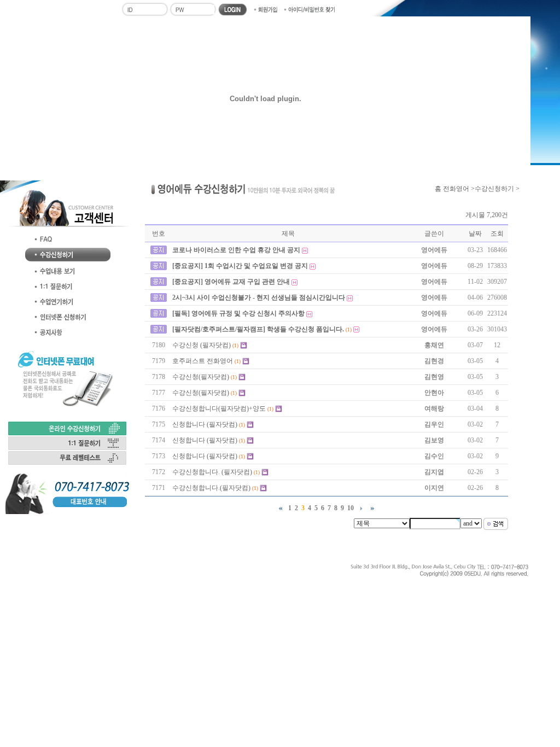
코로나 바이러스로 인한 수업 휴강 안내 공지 (236, 250)
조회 (497, 233)
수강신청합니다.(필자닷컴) (211, 488)
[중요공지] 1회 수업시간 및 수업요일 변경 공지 (240, 266)
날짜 (475, 233)
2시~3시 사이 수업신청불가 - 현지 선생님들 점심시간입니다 (258, 297)
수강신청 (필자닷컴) (201, 345)
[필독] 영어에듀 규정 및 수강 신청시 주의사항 (238, 313)
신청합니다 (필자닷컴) (204, 424)
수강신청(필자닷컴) (200, 377)
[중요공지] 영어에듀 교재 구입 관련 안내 (231, 281)
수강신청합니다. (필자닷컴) (212, 472)
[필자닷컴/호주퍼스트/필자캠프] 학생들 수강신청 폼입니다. (258, 329)
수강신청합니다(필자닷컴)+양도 (219, 408)
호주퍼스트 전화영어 (202, 361)
